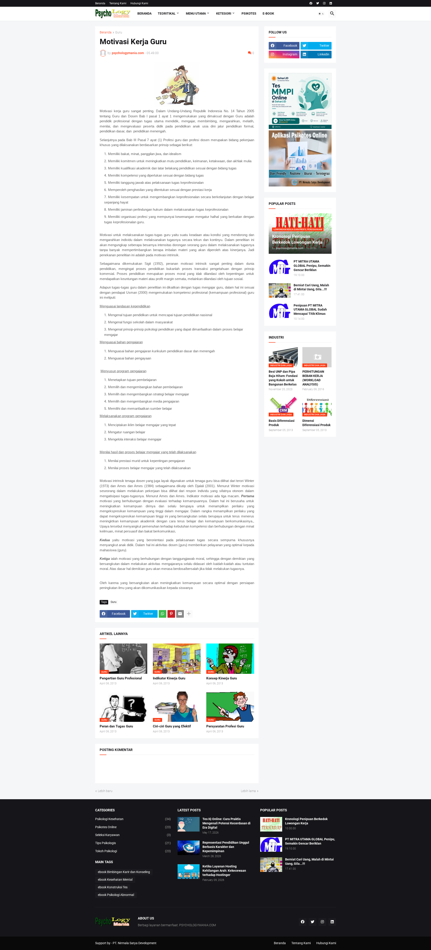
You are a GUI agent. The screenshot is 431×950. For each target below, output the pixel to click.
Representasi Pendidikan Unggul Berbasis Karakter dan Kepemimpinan (225, 847)
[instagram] (324, 3)
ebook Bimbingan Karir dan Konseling (124, 872)
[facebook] (311, 3)
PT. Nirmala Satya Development (134, 943)
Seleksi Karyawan (133, 835)
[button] (321, 13)
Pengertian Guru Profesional (121, 678)
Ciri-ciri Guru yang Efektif (172, 726)
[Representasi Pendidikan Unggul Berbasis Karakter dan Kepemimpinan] (189, 848)
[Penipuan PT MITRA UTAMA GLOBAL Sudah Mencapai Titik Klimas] (280, 310)
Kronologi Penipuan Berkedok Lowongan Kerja (306, 821)
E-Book (268, 13)
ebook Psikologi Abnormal (116, 895)
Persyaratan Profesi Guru (225, 726)
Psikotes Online (133, 827)
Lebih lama (248, 791)
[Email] (180, 614)
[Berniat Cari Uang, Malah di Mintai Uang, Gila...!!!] (280, 290)
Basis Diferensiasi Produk (282, 423)
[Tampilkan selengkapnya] (189, 614)
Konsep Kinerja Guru (221, 678)
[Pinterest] (171, 614)
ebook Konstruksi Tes (113, 887)
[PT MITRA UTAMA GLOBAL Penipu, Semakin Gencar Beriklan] (280, 266)
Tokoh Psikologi (133, 851)
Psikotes (249, 13)
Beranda (100, 3)
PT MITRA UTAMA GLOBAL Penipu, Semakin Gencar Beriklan (312, 266)
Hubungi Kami (139, 3)
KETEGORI (223, 13)
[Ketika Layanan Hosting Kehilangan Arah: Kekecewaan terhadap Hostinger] (189, 871)
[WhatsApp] (162, 614)
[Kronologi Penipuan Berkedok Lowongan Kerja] (271, 824)
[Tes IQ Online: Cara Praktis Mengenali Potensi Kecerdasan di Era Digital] (189, 824)
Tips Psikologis (133, 843)
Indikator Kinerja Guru (169, 678)
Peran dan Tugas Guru (116, 726)
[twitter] (317, 3)
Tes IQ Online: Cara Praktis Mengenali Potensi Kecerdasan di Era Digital (226, 823)
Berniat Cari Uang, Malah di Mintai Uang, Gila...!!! (311, 287)
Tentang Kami (117, 3)
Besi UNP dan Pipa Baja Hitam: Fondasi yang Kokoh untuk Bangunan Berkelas (283, 378)
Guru (118, 32)
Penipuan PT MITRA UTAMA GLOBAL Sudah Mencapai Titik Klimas (310, 310)
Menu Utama (196, 13)
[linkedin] (331, 3)
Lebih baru (105, 791)
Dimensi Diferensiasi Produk (316, 423)
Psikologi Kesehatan (133, 819)
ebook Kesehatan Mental (115, 879)
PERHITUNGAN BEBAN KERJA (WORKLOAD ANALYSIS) (313, 378)
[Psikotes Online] (300, 128)
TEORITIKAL (167, 13)
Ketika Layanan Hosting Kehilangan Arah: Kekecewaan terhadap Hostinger (224, 871)
